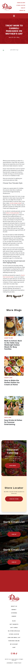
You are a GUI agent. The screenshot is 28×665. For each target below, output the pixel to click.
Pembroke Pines (12, 575)
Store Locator (20, 5)
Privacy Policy (17, 662)
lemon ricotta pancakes (12, 213)
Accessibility (10, 662)
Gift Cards (14, 627)
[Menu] (14, 16)
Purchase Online (14, 640)
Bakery (14, 616)
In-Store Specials (14, 630)
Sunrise (10, 573)
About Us (14, 606)
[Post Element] (14, 334)
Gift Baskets (14, 624)
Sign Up (23, 7)
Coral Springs (12, 578)
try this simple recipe (15, 203)
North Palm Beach (13, 577)
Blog (18, 37)
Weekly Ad (22, 10)
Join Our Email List (14, 637)
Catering (14, 612)
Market (14, 609)
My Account (14, 644)
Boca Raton (11, 580)
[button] (12, 465)
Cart (14, 647)
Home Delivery (21, 2)
